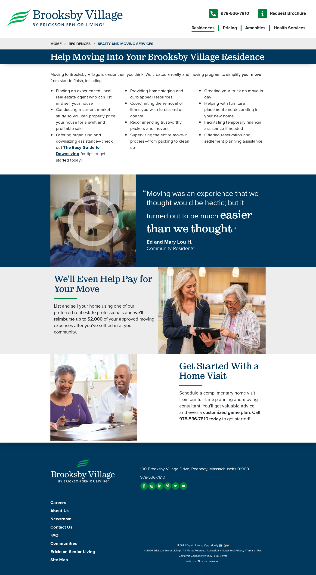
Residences (203, 28)
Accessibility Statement (220, 550)
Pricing (230, 28)
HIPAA (181, 545)
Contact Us (61, 527)
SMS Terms (220, 555)
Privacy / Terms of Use (248, 550)
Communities (63, 543)
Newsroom (60, 518)
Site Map (59, 559)
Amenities (255, 28)
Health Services (289, 28)
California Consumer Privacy (195, 555)
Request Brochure (288, 13)
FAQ (54, 535)
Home (56, 44)
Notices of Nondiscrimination (203, 561)
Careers (58, 502)
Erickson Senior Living (72, 551)
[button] (74, 17)
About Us (59, 510)
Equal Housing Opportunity (202, 545)
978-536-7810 (235, 13)
